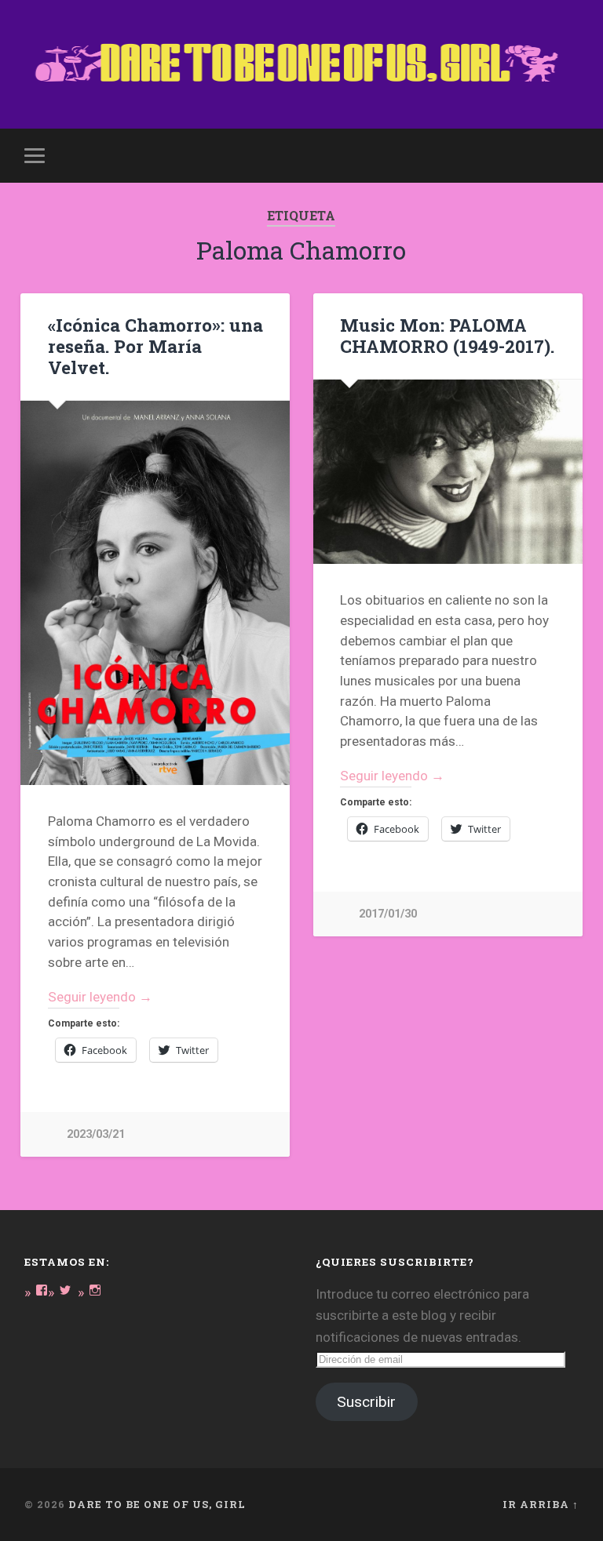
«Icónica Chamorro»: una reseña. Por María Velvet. (155, 346)
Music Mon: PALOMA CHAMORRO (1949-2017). (447, 335)
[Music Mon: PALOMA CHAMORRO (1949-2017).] (448, 472)
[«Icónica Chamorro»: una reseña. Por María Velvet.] (155, 593)
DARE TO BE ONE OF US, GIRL (157, 1504)
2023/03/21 (96, 1134)
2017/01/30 (388, 914)
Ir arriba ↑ (540, 1504)
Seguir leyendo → (100, 997)
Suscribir (366, 1402)
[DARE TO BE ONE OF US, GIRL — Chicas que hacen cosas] (301, 64)
